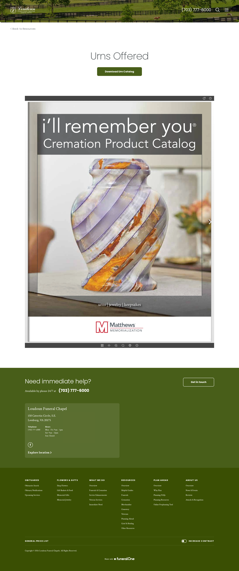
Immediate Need (95, 504)
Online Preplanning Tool (163, 504)
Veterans (124, 514)
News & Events (192, 490)
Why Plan (158, 490)
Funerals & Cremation (98, 490)
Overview (93, 485)
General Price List (37, 541)
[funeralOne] (126, 558)
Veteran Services (95, 500)
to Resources (23, 28)
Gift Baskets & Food (65, 490)
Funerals (124, 495)
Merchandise (126, 504)
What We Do (97, 480)
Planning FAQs (159, 495)
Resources (128, 480)
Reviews (189, 495)
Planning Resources (161, 500)
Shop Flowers (62, 485)
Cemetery (125, 509)
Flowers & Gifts (67, 480)
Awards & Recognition (194, 500)
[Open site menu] (226, 9)
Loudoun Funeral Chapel (47, 408)
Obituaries (32, 480)
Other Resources (127, 528)
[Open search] (217, 9)
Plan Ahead (161, 480)
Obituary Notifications (33, 490)
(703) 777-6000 (196, 10)
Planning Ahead (127, 519)
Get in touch (198, 382)
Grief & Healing (127, 523)
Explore (38, 452)
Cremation (125, 500)
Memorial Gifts (63, 495)
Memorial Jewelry (64, 500)
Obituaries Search (32, 485)
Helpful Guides (127, 490)
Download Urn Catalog (119, 71)
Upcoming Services (32, 495)
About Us (192, 480)
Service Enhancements (98, 495)
